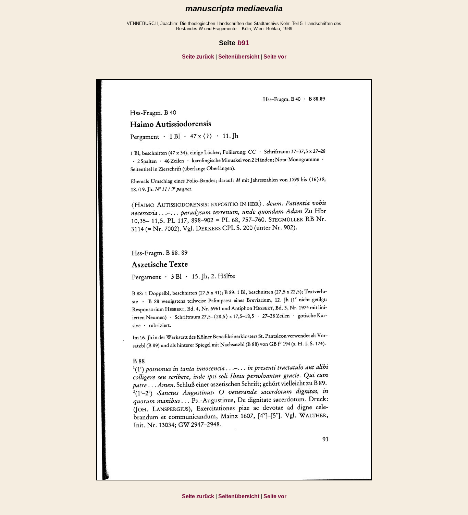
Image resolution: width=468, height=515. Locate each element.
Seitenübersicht (238, 57)
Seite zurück (198, 57)
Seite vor (274, 57)
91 (243, 43)
